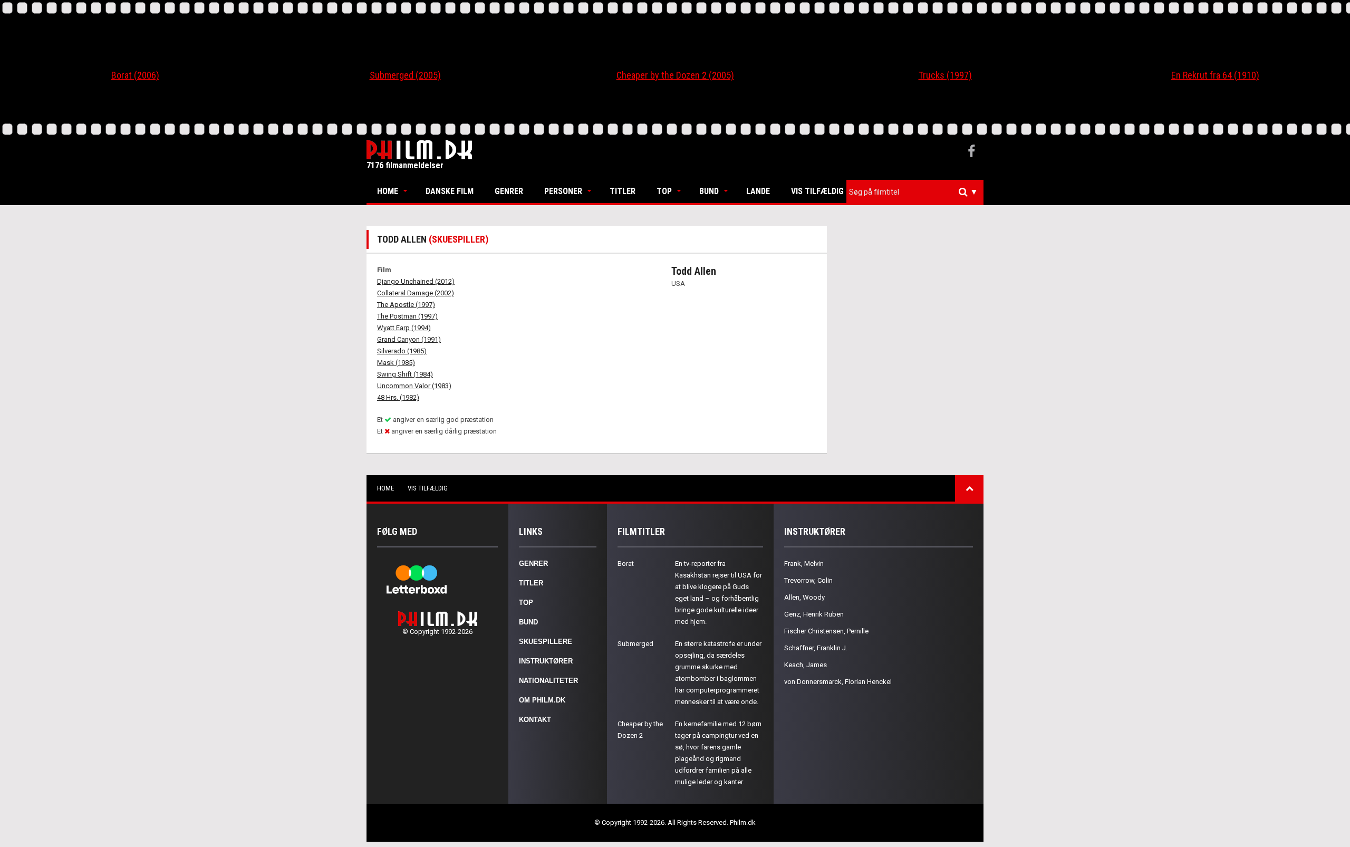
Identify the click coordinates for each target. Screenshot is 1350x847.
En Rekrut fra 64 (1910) (1215, 75)
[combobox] (914, 192)
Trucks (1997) (945, 75)
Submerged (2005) (405, 75)
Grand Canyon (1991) (409, 339)
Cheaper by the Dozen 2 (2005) (675, 75)
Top (664, 191)
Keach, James (805, 665)
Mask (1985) (396, 363)
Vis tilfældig (817, 191)
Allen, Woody (804, 597)
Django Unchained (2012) (416, 281)
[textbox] (917, 191)
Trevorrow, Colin (808, 580)
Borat (626, 563)
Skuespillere (545, 642)
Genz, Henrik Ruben (814, 614)
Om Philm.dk (542, 700)
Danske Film (450, 191)
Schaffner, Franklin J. (815, 648)
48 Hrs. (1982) (398, 397)
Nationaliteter (548, 681)
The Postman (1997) (407, 316)
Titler (622, 191)
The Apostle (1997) (406, 305)
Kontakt (535, 720)
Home (387, 191)
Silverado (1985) (402, 351)
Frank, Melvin (804, 563)
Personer (563, 191)
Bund (709, 191)
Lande (758, 191)
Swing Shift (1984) (405, 374)
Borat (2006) (135, 75)
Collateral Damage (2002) (415, 293)
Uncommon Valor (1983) (414, 386)
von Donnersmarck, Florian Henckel (838, 682)
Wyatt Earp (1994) (404, 328)
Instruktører (546, 661)
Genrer (509, 191)
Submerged (635, 644)
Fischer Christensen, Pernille (826, 631)
